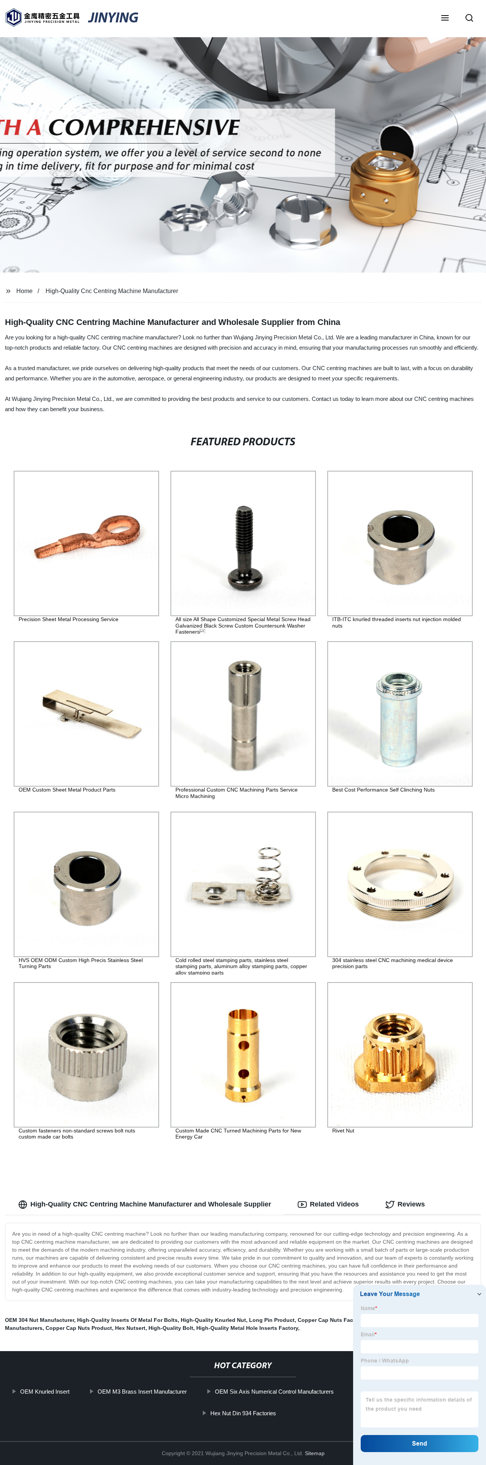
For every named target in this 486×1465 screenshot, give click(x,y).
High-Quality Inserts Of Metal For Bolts (127, 1320)
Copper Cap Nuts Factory (330, 1320)
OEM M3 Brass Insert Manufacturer (142, 1391)
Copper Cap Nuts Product (79, 1328)
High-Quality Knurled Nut (213, 1320)
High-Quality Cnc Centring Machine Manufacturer (112, 291)
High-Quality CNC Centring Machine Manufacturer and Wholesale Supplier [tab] (150, 1204)
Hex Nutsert (130, 1328)
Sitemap (315, 1453)
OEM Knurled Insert (44, 1391)
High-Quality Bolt (170, 1328)
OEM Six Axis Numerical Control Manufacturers (274, 1391)
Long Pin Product (272, 1320)
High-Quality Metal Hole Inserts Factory (247, 1328)
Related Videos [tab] (334, 1204)
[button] (445, 18)
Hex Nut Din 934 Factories (243, 1413)
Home (24, 291)
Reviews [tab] (411, 1204)
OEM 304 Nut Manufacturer (39, 1320)
